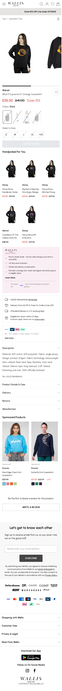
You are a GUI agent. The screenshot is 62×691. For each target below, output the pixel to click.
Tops (4, 19)
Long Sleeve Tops (15, 19)
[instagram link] (26, 668)
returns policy (40, 315)
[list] (30, 53)
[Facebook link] (33, 668)
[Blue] (4, 477)
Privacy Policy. (34, 572)
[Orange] (11, 477)
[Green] (15, 477)
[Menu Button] (4, 4)
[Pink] (7, 477)
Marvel (6, 88)
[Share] (56, 18)
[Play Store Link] (30, 654)
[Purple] (39, 477)
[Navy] (32, 477)
